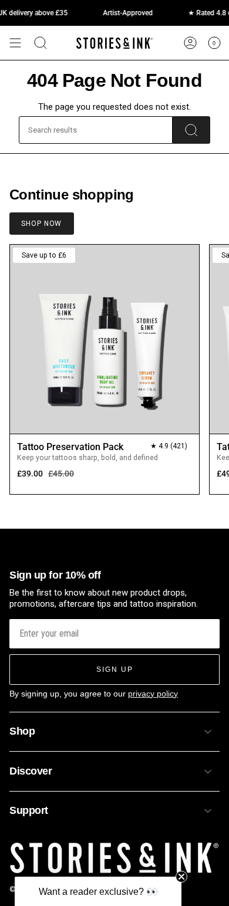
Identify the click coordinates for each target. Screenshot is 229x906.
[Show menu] (15, 42)
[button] (98, 891)
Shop (22, 731)
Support (28, 810)
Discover (30, 771)
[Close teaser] (181, 877)
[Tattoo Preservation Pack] (104, 339)
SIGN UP (114, 669)
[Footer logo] (114, 858)
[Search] (191, 130)
